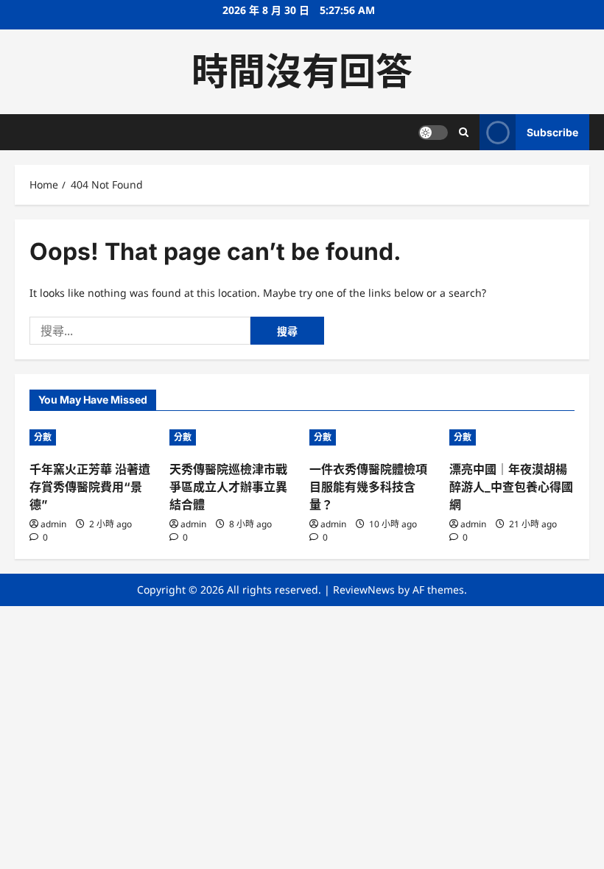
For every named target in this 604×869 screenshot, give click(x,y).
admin (53, 524)
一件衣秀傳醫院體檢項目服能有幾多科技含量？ (368, 487)
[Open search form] (463, 132)
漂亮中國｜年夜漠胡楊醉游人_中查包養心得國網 (511, 487)
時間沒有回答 (302, 71)
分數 (43, 437)
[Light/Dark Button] (433, 132)
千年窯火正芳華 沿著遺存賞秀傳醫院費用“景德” (89, 487)
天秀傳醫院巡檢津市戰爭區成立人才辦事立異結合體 (228, 487)
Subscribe (552, 132)
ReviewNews (364, 590)
